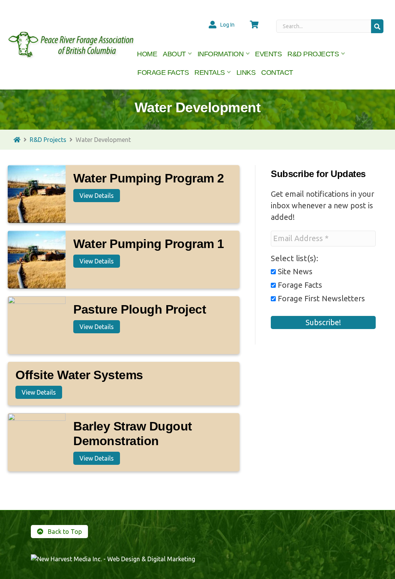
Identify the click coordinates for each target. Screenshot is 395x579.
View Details (96, 195)
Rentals (209, 72)
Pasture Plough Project (139, 309)
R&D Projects (313, 54)
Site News (294, 271)
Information (221, 54)
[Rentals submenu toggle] (229, 72)
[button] (377, 26)
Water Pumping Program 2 (148, 178)
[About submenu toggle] (190, 54)
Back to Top (64, 531)
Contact (277, 72)
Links (246, 72)
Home (147, 54)
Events (268, 54)
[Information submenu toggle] (247, 54)
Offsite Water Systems (79, 375)
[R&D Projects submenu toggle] (343, 54)
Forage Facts (163, 72)
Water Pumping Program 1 (148, 244)
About (174, 54)
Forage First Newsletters (320, 298)
